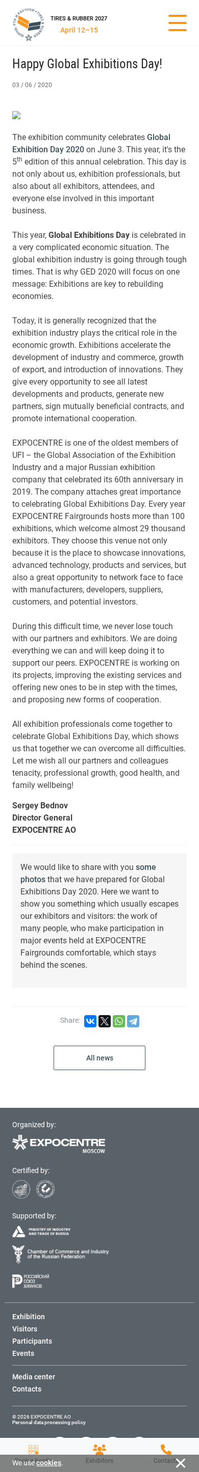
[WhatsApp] (119, 1021)
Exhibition (28, 1317)
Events (23, 1353)
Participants (32, 1341)
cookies (48, 1463)
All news (99, 1058)
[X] (104, 1021)
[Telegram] (133, 1021)
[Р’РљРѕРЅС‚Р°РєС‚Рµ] (90, 1021)
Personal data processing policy (49, 1422)
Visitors (24, 1329)
